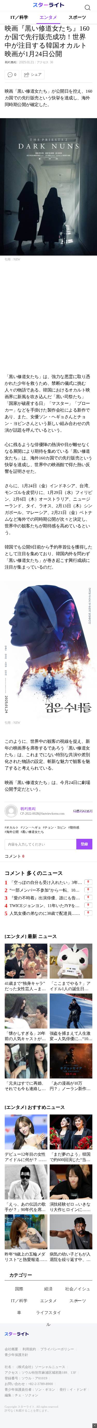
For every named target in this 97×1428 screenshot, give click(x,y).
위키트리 (11, 62)
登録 (84, 844)
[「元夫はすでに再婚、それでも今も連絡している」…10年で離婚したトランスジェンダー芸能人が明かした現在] (26, 1067)
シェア (36, 74)
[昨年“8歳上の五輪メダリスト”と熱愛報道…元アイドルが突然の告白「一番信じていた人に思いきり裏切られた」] (26, 1238)
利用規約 (29, 1349)
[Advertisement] (48, 319)
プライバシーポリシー (57, 1349)
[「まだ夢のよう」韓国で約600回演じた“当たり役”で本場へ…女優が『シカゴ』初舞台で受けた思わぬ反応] (71, 1138)
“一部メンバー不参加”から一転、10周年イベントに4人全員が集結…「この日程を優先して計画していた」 (46, 890)
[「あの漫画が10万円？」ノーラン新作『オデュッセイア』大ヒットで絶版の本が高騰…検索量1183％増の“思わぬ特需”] (71, 1067)
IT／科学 (19, 17)
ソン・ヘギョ (31, 827)
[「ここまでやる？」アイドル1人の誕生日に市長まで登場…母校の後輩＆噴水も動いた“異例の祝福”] (71, 967)
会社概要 (11, 1349)
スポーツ (77, 17)
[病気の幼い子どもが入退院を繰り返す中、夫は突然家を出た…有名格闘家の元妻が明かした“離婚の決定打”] (71, 1238)
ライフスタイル (48, 1318)
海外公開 (12, 832)
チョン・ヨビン (55, 827)
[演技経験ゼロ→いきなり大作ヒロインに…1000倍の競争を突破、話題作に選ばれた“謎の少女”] (71, 1188)
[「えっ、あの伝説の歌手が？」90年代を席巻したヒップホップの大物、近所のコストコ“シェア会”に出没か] (26, 1188)
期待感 (74, 827)
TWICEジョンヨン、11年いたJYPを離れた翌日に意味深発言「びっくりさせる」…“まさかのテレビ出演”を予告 (46, 905)
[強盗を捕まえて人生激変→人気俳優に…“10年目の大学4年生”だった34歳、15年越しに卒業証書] (71, 1017)
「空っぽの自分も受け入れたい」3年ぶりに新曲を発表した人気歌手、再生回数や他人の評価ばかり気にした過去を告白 (46, 882)
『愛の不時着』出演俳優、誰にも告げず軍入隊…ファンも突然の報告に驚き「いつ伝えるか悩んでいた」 (46, 898)
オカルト (12, 827)
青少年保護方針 (16, 1355)
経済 (48, 1289)
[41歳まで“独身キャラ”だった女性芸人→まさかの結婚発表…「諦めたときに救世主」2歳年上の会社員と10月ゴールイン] (26, 967)
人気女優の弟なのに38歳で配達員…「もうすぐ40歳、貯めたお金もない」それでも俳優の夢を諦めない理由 (46, 913)
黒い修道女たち (33, 832)
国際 (19, 1289)
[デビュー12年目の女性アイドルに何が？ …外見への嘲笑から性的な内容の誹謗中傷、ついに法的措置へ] (26, 1138)
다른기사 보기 (82, 811)
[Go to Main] (48, 6)
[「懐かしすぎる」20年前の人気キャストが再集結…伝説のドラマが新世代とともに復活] (26, 1017)
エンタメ (48, 17)
